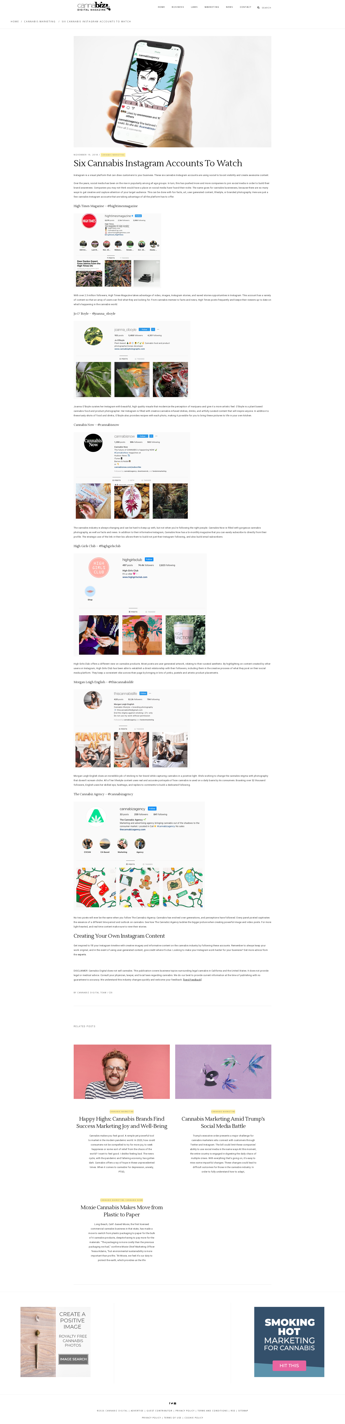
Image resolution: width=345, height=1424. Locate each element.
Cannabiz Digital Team (92, 992)
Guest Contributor (159, 1410)
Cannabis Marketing (40, 21)
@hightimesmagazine (122, 206)
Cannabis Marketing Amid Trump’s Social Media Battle (223, 1122)
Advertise (137, 1410)
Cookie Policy (194, 1417)
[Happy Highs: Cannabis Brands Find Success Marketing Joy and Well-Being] (122, 1072)
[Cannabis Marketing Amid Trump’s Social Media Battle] (223, 1072)
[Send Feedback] (192, 979)
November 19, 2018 (86, 154)
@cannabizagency (120, 794)
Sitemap (243, 1410)
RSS (233, 1410)
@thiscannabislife (121, 682)
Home (15, 21)
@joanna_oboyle (104, 314)
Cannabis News (134, 1200)
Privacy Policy (185, 1410)
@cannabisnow (108, 425)
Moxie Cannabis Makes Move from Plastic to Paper (121, 1211)
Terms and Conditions (213, 1410)
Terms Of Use (172, 1417)
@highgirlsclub (110, 546)
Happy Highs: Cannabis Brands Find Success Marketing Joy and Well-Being (121, 1122)
